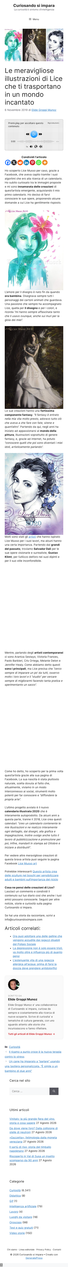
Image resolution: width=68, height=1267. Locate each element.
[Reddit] (20, 162)
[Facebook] (8, 162)
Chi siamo (12, 1249)
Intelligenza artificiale (22, 1206)
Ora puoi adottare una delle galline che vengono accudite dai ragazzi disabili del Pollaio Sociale (37, 940)
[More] (45, 162)
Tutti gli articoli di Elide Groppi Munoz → (31, 1033)
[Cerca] (54, 1091)
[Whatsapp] (38, 162)
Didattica (15, 1195)
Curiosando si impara (34, 5)
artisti (32, 536)
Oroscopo (15, 1222)
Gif (11, 1201)
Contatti (57, 1249)
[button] (1, 1265)
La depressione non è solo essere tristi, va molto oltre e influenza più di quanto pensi (38, 952)
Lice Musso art (27, 863)
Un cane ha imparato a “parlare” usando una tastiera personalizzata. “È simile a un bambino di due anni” (32, 1066)
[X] (14, 162)
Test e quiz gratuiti (21, 1227)
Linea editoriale (26, 1249)
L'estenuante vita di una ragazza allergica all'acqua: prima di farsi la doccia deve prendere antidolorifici (35, 964)
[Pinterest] (32, 162)
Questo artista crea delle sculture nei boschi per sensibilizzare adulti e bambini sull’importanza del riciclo (32, 875)
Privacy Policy (43, 1249)
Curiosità (14, 1047)
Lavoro (13, 1211)
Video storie (17, 1233)
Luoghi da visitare (20, 1217)
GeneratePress (34, 1257)
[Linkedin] (26, 162)
